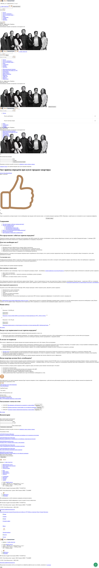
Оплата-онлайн (6, 468)
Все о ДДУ (2, 398)
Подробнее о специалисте (6, 397)
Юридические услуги (8, 464)
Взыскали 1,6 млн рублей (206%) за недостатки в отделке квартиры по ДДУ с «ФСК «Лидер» (24, 315)
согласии (49, 564)
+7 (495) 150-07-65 (4, 6)
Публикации (6, 71)
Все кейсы (2, 327)
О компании (5, 17)
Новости (5, 77)
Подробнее (37, 405)
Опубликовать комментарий (6, 426)
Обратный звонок (16, 6)
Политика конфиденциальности (7, 509)
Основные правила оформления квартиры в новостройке (21, 409)
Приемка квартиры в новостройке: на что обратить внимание (22, 407)
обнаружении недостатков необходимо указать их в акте (15, 300)
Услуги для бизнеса (7, 13)
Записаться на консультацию (19, 161)
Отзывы (4, 18)
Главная (2, 166)
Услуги (4, 12)
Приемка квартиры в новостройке (13, 398)
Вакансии (5, 75)
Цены (4, 16)
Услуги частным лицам (8, 14)
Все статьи (2, 412)
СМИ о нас (5, 76)
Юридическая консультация (9, 69)
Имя (14, 159)
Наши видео (5, 78)
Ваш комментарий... (17, 425)
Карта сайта (5, 467)
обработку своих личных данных (27, 164)
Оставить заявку (49, 218)
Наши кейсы (3, 457)
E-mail (14, 422)
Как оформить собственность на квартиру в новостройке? (21, 405)
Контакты (5, 19)
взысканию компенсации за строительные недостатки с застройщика (83, 282)
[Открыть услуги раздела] (95, 116)
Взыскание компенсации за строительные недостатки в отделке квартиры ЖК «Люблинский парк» (26, 325)
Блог (4, 470)
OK (1, 567)
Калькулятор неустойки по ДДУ (10, 70)
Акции (4, 480)
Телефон (15, 160)
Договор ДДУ (6, 351)
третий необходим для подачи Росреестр (54, 270)
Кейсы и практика (7, 74)
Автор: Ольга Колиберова (6, 173)
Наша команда (6, 72)
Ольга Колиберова (4, 385)
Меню (1, 23)
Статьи (5, 166)
